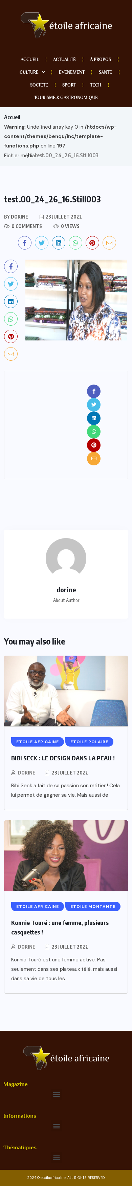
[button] (56, 1094)
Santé (105, 72)
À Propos (100, 59)
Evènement (72, 72)
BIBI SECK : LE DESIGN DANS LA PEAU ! (63, 758)
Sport (69, 85)
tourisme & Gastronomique (66, 97)
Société (39, 85)
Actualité (64, 59)
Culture (29, 72)
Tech (95, 85)
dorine (26, 773)
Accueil (30, 59)
